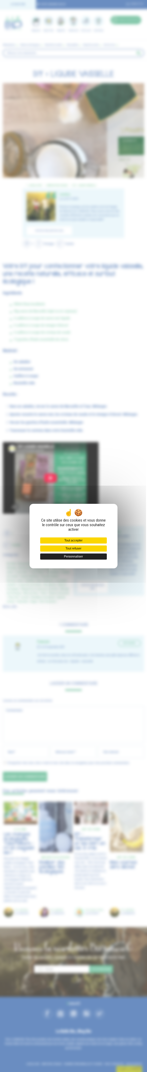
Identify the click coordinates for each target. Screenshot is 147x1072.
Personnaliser (73, 556)
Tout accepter (73, 540)
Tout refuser (73, 548)
